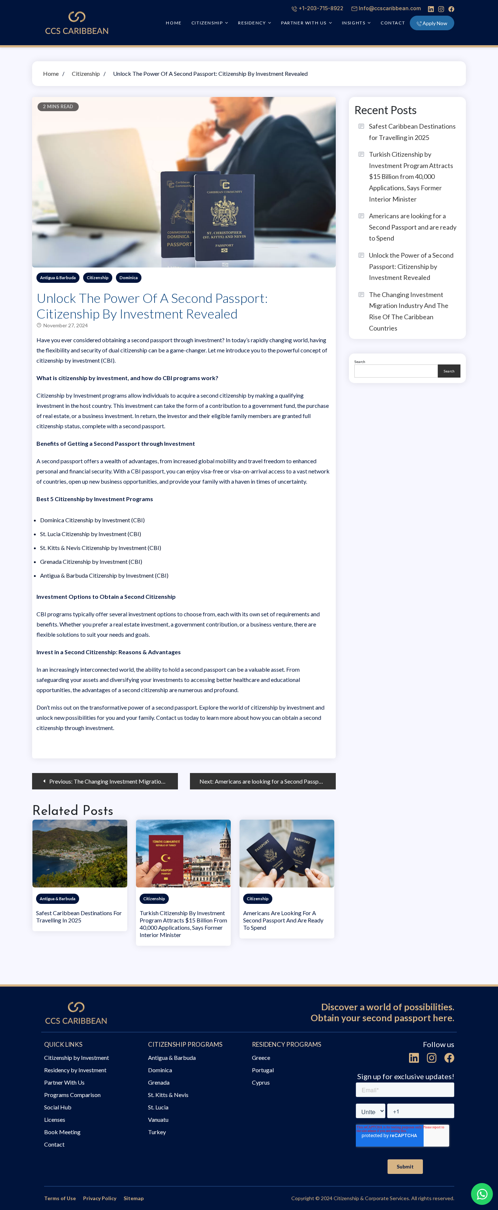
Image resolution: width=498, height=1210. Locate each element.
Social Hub (57, 1107)
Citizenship (98, 277)
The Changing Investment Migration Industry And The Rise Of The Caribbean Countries (408, 311)
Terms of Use (60, 1198)
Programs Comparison (72, 1094)
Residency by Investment (75, 1069)
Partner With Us (64, 1082)
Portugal (263, 1069)
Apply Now (435, 23)
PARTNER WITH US (304, 23)
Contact (393, 23)
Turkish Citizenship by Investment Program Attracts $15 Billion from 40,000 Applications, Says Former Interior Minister (183, 923)
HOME (174, 23)
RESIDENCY (252, 23)
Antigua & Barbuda (58, 277)
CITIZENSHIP (207, 23)
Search (359, 361)
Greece (261, 1057)
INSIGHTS (354, 23)
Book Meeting (62, 1131)
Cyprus (261, 1082)
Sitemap (134, 1198)
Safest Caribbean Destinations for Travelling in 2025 (79, 916)
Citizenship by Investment (76, 1057)
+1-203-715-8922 (321, 8)
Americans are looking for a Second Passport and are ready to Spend (283, 920)
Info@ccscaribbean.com (390, 8)
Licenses (54, 1119)
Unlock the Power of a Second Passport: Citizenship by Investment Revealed (411, 266)
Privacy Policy (99, 1198)
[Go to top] (481, 1168)
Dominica (129, 277)
